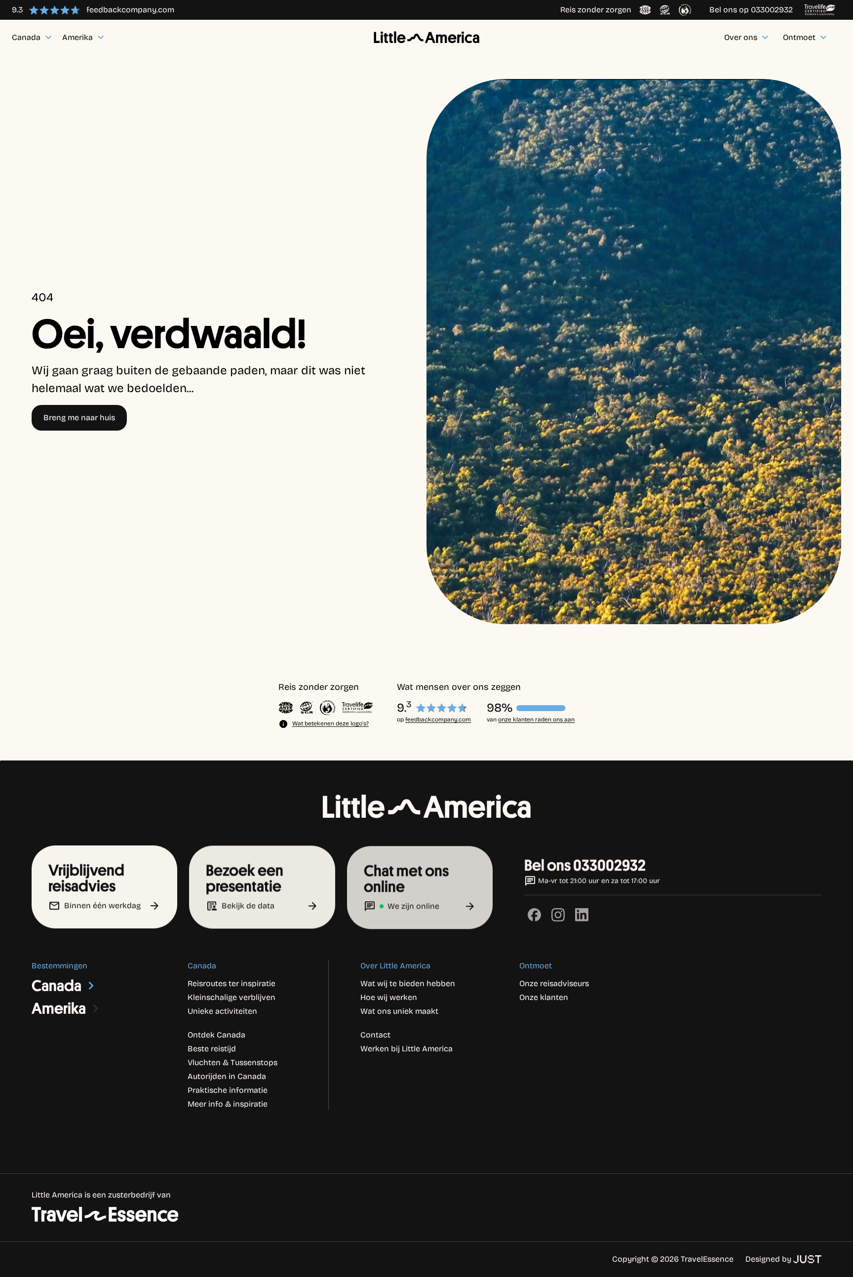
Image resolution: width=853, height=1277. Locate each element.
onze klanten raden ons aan (536, 719)
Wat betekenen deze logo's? (330, 723)
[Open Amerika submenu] (96, 1008)
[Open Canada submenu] (91, 986)
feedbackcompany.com (438, 719)
